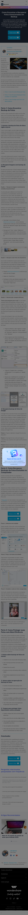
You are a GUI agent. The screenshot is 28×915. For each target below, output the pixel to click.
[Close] (4, 449)
